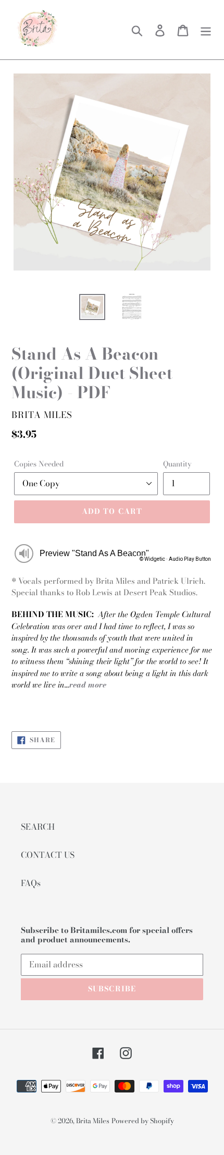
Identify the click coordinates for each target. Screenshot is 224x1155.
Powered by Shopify (142, 1120)
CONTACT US (47, 855)
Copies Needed (39, 464)
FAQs (31, 883)
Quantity (177, 464)
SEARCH (38, 826)
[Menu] (205, 30)
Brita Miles (92, 1120)
